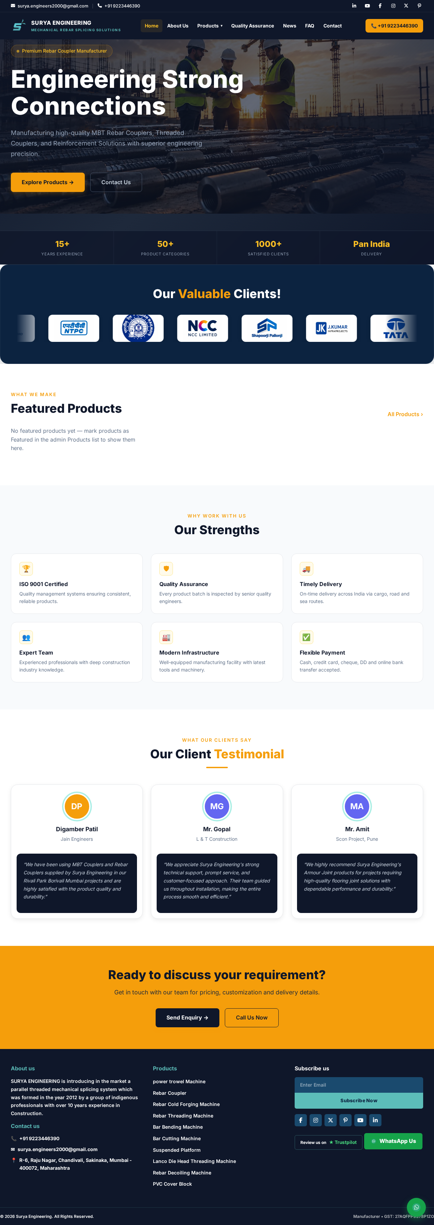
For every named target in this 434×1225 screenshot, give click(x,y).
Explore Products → (48, 182)
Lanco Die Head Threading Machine (194, 1161)
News (289, 25)
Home (151, 25)
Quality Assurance (252, 25)
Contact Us (116, 182)
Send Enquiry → (187, 1017)
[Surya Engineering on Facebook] (380, 6)
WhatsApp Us (397, 1141)
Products (209, 25)
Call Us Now (252, 1017)
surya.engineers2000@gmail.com (58, 1149)
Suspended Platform (177, 1150)
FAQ (309, 25)
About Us (178, 25)
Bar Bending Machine (178, 1127)
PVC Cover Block (172, 1184)
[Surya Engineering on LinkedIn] (354, 6)
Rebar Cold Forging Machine (186, 1104)
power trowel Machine (179, 1081)
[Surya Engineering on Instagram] (393, 6)
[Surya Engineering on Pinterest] (419, 6)
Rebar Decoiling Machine (182, 1172)
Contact (332, 25)
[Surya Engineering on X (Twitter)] (406, 6)
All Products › (405, 414)
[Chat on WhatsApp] (416, 1207)
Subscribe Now (358, 1100)
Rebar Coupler (169, 1093)
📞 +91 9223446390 (394, 25)
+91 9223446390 (39, 1138)
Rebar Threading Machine (183, 1116)
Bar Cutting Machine (177, 1138)
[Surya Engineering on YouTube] (367, 6)
